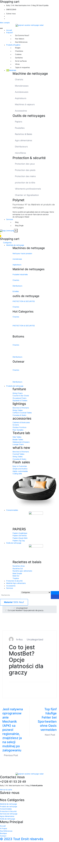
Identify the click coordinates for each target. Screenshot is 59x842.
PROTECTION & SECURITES (24, 301)
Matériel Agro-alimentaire (16, 583)
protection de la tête (25, 182)
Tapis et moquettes (22, 67)
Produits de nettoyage (14, 386)
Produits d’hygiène (13, 45)
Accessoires (21, 110)
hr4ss (19, 639)
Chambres (19, 51)
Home (8, 608)
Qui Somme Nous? (22, 35)
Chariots (19, 79)
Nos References (21, 42)
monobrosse (17, 259)
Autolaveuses (21, 92)
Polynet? (9, 33)
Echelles (16, 291)
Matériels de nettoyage (15, 245)
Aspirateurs (20, 98)
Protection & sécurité (14, 581)
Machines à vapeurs (25, 104)
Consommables (12, 510)
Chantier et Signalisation (27, 195)
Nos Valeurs (19, 39)
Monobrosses (21, 85)
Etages (17, 48)
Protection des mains (25, 176)
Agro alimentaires (23, 140)
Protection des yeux (25, 163)
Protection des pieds (25, 170)
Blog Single (19, 226)
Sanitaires (19, 58)
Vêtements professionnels (28, 188)
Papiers (18, 121)
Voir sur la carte (6, 790)
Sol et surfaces (21, 61)
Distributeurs (21, 146)
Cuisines (18, 54)
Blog (16, 222)
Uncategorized (35, 639)
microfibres (20, 153)
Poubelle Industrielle (20, 275)
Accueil (9, 30)
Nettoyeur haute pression (22, 254)
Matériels (11, 70)
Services (9, 219)
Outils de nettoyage (13, 543)
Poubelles (20, 128)
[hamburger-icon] (1, 28)
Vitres (17, 64)
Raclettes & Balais (23, 134)
